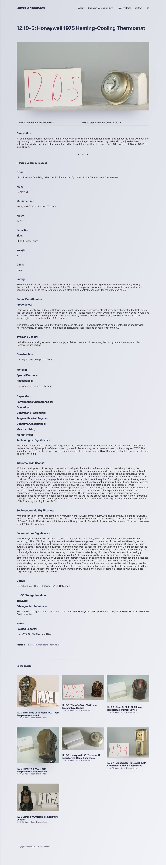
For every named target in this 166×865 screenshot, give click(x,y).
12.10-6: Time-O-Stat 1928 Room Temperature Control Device (124, 708)
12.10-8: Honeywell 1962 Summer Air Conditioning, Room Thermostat (81, 756)
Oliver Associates (31, 8)
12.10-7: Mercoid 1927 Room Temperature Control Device (32, 770)
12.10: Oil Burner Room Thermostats (44, 645)
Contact (138, 8)
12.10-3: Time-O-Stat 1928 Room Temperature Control (79, 706)
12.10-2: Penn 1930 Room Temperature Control (37, 818)
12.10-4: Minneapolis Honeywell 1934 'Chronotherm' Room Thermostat (126, 764)
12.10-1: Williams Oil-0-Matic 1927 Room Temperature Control (38, 714)
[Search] (148, 8)
